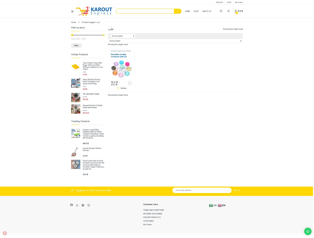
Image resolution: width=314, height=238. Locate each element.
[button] (308, 231)
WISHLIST (219, 2)
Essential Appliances (118, 51)
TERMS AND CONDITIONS (153, 210)
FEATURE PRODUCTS (152, 217)
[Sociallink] (71, 205)
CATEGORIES (148, 221)
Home (73, 22)
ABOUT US (207, 11)
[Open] (73, 11)
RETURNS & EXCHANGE (152, 214)
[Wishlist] (221, 11)
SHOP (229, 2)
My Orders (239, 2)
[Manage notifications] (5, 233)
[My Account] (228, 11)
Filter (76, 45)
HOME (187, 11)
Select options (129, 83)
